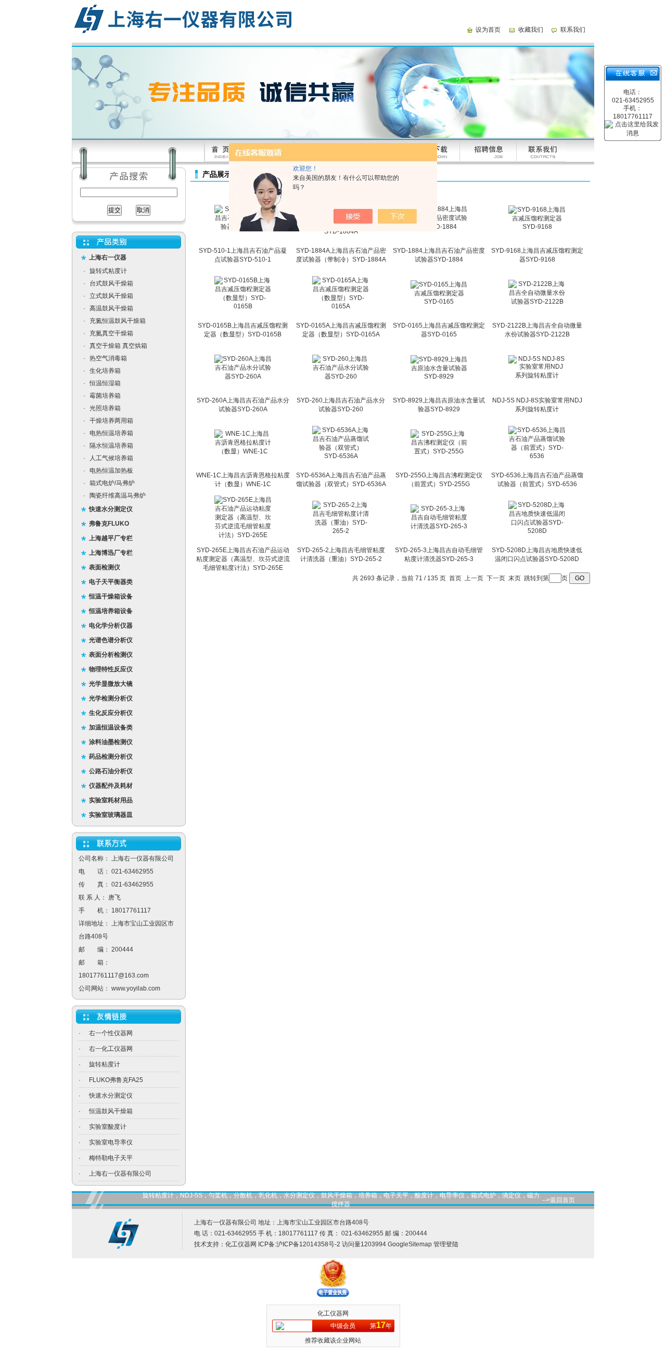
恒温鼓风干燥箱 (111, 1111)
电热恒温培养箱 (111, 433)
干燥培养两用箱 (111, 420)
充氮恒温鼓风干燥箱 (117, 320)
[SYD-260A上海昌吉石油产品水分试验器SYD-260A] (243, 376)
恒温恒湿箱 (105, 383)
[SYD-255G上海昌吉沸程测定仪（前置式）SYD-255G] (439, 451)
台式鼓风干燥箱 (111, 283)
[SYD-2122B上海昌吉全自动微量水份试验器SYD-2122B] (537, 301)
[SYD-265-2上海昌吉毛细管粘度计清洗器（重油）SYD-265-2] (340, 531)
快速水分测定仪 (111, 1095)
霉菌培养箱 (105, 395)
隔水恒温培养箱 (111, 445)
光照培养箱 (105, 408)
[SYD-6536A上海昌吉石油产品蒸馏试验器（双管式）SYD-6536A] (340, 456)
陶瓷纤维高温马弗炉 (117, 495)
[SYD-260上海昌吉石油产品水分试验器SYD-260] (340, 376)
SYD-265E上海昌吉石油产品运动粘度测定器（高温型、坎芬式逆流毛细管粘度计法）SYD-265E (243, 558)
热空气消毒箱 (108, 358)
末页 (514, 578)
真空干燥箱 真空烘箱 (118, 345)
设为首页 (488, 29)
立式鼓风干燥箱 (111, 295)
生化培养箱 (105, 370)
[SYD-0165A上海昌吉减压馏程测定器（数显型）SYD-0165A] (340, 306)
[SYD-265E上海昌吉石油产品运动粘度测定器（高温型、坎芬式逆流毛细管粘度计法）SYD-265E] (243, 535)
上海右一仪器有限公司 (120, 1173)
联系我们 (572, 29)
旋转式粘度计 (108, 271)
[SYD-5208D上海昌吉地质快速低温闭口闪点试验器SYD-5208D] (537, 531)
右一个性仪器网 (111, 1033)
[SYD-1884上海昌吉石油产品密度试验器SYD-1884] (439, 226)
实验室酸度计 (107, 1126)
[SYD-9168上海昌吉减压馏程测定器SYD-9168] (537, 226)
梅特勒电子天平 (111, 1158)
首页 (455, 578)
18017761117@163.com (114, 975)
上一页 (474, 578)
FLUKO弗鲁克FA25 (116, 1080)
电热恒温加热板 (111, 470)
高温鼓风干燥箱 (111, 308)
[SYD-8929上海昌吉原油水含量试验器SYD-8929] (439, 376)
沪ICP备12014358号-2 (308, 1244)
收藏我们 (530, 29)
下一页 (495, 578)
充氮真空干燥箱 (111, 333)
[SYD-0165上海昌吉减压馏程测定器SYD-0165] (439, 301)
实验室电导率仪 (111, 1142)
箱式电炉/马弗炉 (112, 483)
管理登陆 (445, 1244)
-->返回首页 (558, 1200)
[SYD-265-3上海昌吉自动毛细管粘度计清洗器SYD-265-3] (439, 526)
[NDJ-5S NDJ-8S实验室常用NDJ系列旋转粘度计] (537, 375)
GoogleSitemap (410, 1244)
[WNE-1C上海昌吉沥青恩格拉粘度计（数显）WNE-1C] (243, 451)
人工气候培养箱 (111, 458)
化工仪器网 (241, 1244)
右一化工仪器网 (111, 1048)
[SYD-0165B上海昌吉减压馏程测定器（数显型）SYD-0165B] (243, 306)
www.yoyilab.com (135, 988)
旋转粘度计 (104, 1064)
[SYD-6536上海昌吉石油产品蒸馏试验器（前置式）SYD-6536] (537, 456)
